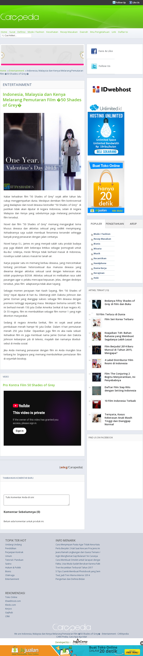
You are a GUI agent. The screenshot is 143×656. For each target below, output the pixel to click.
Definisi (21, 31)
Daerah (84, 31)
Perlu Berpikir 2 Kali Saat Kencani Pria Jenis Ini (78, 548)
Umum (8, 556)
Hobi (96, 277)
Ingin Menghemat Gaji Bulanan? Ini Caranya (77, 556)
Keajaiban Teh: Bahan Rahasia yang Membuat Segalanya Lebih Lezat (119, 336)
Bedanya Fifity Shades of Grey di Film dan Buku (120, 302)
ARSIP (133, 223)
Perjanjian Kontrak (14, 552)
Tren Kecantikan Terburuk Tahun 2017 (74, 567)
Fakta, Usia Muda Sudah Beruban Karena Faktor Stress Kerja (85, 563)
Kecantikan (100, 258)
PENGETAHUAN (115, 223)
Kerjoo (8, 608)
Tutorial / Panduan (14, 559)
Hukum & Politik (13, 567)
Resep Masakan (69, 31)
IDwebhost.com (13, 601)
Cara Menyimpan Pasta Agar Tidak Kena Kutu (78, 544)
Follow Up (120, 2)
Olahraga (9, 575)
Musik (97, 253)
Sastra (8, 563)
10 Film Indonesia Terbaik (120, 400)
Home (4, 31)
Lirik (114, 31)
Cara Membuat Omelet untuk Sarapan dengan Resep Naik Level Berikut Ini (92, 559)
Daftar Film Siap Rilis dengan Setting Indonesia (120, 389)
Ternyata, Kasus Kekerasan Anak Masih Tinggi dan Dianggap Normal (118, 419)
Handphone (100, 263)
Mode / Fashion (36, 31)
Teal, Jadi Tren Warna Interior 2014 (73, 575)
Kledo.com (10, 604)
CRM (7, 616)
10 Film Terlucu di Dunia (110, 314)
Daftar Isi (123, 31)
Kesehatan (52, 31)
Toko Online (11, 597)
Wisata (97, 248)
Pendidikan (10, 548)
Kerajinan (99, 273)
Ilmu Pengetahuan (100, 31)
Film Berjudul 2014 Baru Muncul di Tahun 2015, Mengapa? (119, 350)
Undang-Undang (13, 544)
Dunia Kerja (100, 268)
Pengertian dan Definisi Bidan (70, 579)
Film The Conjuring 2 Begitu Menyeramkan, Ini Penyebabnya (120, 377)
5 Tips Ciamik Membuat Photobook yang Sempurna (81, 571)
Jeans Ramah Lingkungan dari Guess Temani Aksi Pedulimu (84, 552)
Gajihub (9, 612)
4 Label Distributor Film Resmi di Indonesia (119, 361)
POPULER (96, 223)
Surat (12, 31)
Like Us (136, 2)
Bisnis (97, 243)
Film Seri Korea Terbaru (119, 319)
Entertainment (16, 70)
